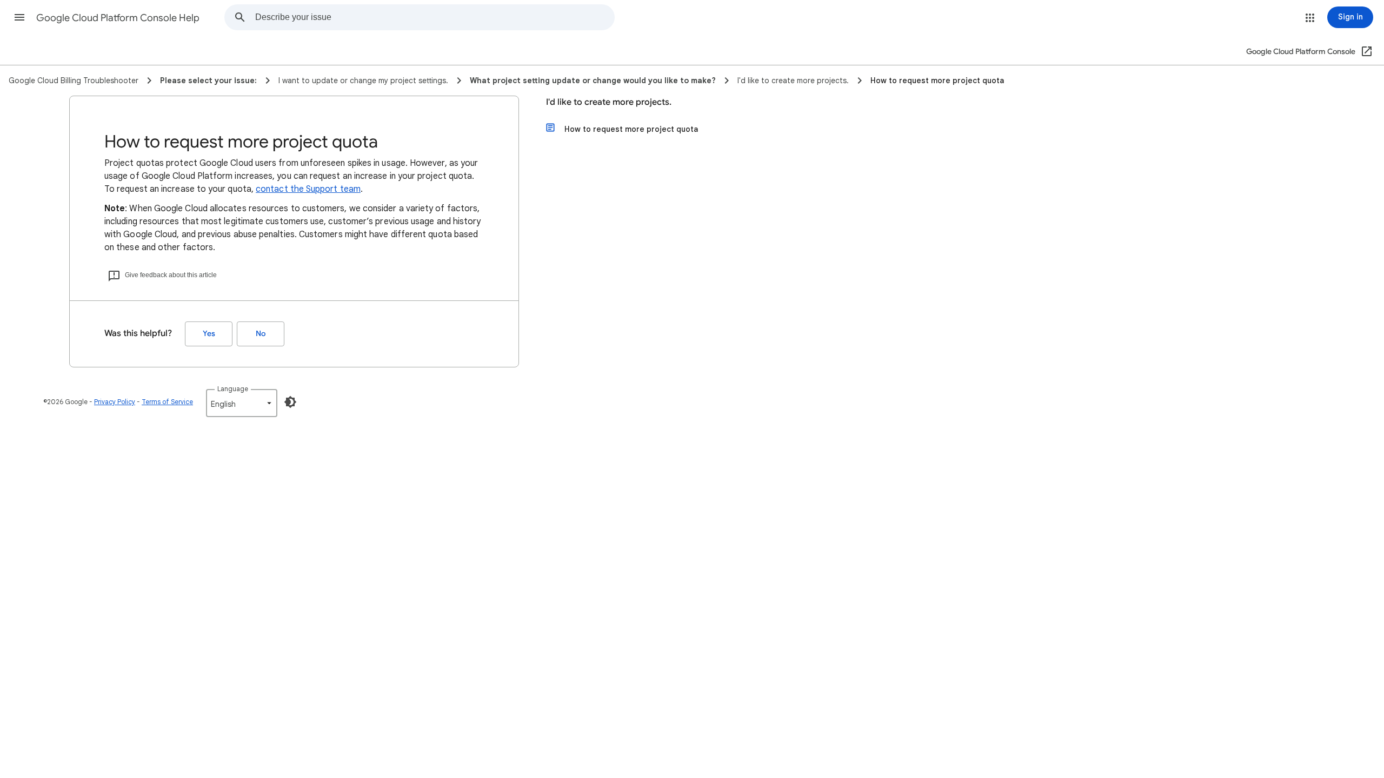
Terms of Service (167, 402)
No (260, 333)
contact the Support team (308, 189)
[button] (19, 17)
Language (232, 389)
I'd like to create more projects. (608, 102)
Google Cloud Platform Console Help (117, 18)
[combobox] (434, 17)
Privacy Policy (114, 402)
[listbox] (241, 403)
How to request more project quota (631, 129)
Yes (209, 333)
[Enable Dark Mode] (290, 402)
